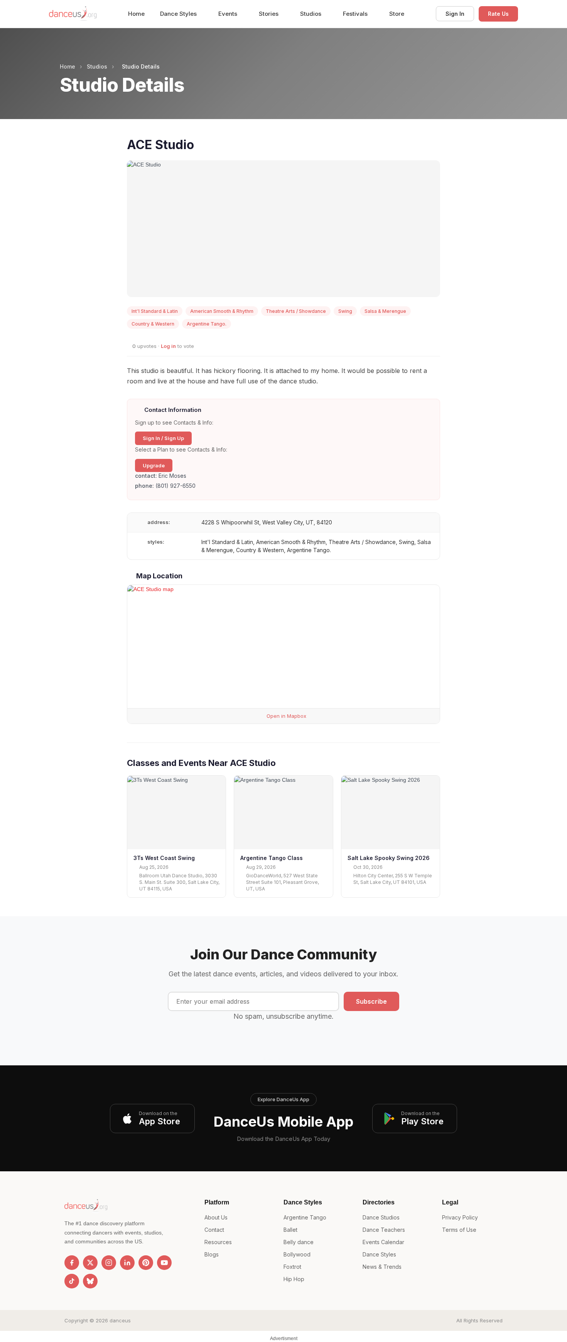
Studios (311, 13)
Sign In (455, 13)
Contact (214, 1229)
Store (396, 13)
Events (228, 13)
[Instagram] (108, 1262)
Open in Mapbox (285, 716)
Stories (269, 13)
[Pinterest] (145, 1262)
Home (136, 13)
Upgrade (154, 465)
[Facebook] (71, 1262)
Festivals (356, 13)
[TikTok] (71, 1281)
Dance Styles (179, 13)
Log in (168, 346)
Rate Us (498, 13)
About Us (216, 1217)
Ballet (290, 1229)
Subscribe (371, 1001)
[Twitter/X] (90, 1262)
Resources (218, 1242)
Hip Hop (294, 1279)
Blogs (211, 1254)
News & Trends (382, 1266)
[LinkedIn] (127, 1262)
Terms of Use (459, 1229)
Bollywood (297, 1254)
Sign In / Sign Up (163, 438)
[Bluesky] (90, 1281)
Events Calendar (383, 1242)
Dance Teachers (384, 1229)
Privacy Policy (460, 1217)
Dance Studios (381, 1217)
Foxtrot (292, 1266)
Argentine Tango (305, 1217)
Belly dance (299, 1242)
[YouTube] (164, 1262)
